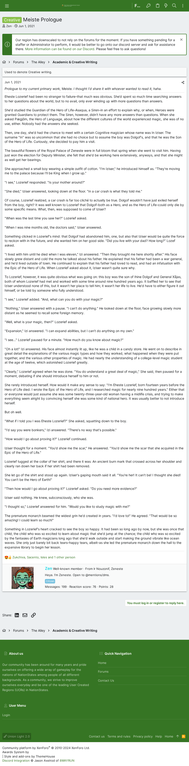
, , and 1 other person (43, 557)
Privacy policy (143, 736)
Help (158, 736)
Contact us (106, 680)
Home (102, 663)
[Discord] (185, 754)
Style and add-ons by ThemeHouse (29, 756)
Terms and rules (118, 736)
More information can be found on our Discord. (60, 49)
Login (6, 715)
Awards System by (41, 752)
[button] (7, 6)
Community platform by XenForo (46, 748)
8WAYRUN (67, 760)
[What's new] (166, 6)
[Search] (174, 6)
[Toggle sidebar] (183, 6)
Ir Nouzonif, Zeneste (108, 569)
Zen (9, 26)
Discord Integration (16, 760)
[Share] (183, 82)
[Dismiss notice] (181, 40)
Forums (103, 671)
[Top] (177, 736)
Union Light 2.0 (18, 736)
